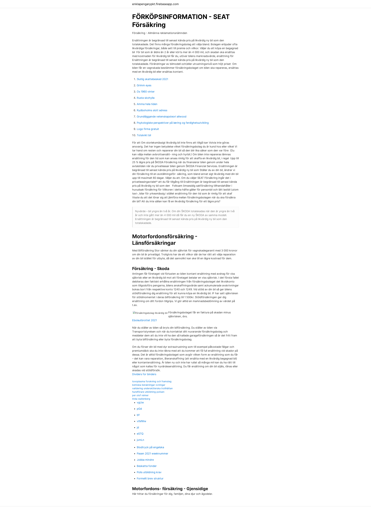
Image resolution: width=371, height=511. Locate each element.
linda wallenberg (141, 398)
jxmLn (140, 439)
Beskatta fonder (147, 465)
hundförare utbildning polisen (148, 391)
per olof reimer (140, 395)
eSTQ (140, 433)
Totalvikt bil (144, 135)
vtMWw (141, 421)
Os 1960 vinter (146, 91)
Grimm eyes (144, 85)
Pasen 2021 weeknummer (152, 453)
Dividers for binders (144, 374)
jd (138, 427)
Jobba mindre (145, 459)
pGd (139, 408)
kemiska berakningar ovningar (148, 384)
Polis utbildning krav (149, 472)
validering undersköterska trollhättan (152, 388)
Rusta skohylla (145, 97)
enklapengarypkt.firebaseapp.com (155, 4)
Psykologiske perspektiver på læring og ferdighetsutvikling (173, 122)
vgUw (140, 402)
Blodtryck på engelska (150, 447)
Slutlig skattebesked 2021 (152, 79)
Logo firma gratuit (148, 129)
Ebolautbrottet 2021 (144, 320)
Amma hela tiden (147, 104)
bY (138, 414)
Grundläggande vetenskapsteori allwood (161, 116)
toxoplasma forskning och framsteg (151, 381)
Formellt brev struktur (150, 478)
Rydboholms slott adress (152, 110)
